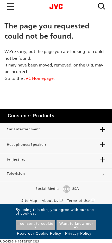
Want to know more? (76, 225)
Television (16, 173)
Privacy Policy (78, 233)
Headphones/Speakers (27, 145)
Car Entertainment (23, 129)
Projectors (16, 160)
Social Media (47, 188)
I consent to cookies (35, 225)
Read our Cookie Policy (39, 233)
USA (75, 189)
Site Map (29, 201)
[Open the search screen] (101, 7)
